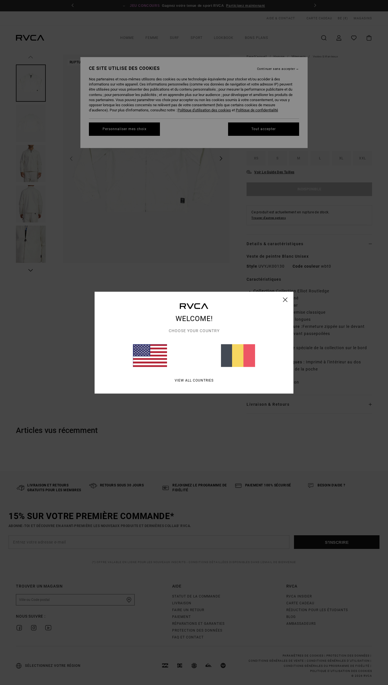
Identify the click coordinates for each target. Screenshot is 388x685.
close (285, 299)
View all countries (194, 380)
